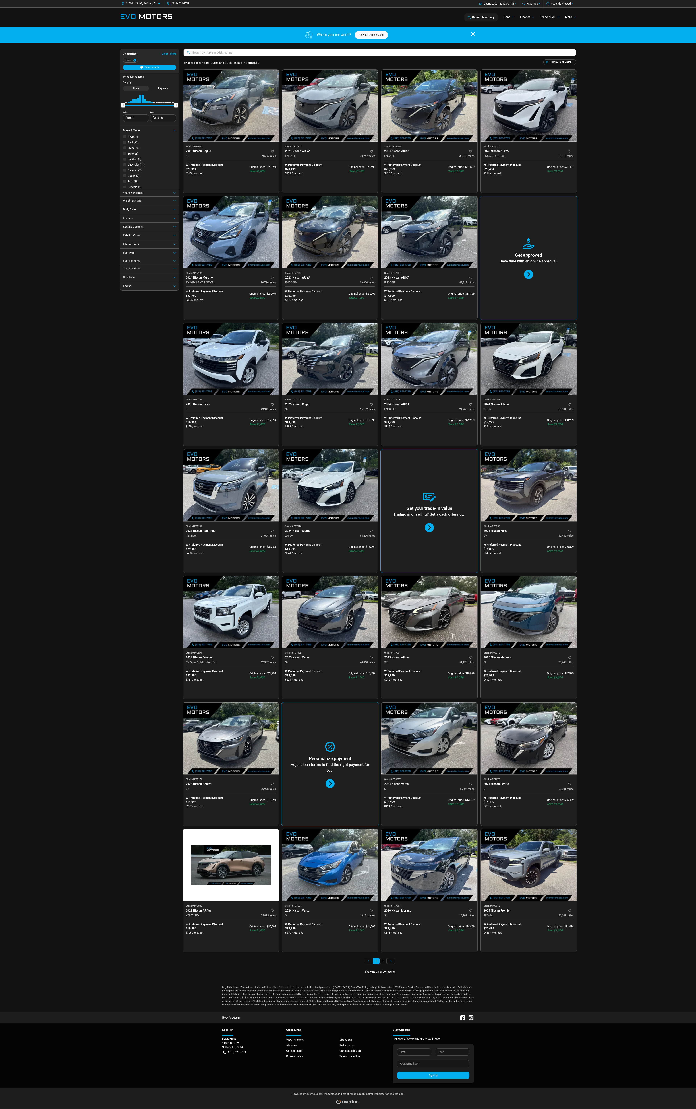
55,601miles (566, 409)
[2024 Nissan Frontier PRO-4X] (529, 865)
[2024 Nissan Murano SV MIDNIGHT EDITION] (231, 232)
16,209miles (467, 915)
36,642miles (566, 915)
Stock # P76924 (194, 146)
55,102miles (367, 409)
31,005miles (268, 535)
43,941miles (268, 409)
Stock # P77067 (293, 273)
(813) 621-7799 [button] (180, 3)
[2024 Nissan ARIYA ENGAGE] (330, 106)
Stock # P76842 (492, 905)
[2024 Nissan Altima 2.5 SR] (529, 359)
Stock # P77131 (194, 526)
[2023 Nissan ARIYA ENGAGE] (429, 232)
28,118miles (566, 156)
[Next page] (391, 961)
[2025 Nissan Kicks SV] (529, 485)
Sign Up (433, 1075)
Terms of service (349, 1056)
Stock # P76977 (392, 779)
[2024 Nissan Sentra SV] (231, 738)
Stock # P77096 (492, 399)
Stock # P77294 (293, 905)
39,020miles (367, 282)
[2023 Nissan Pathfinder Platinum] (231, 485)
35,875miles (268, 915)
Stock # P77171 (194, 779)
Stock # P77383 (194, 905)
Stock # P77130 (492, 146)
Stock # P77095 (293, 399)
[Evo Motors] (146, 17)
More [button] (568, 17)
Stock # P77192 (293, 652)
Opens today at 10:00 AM (499, 3)
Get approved (294, 1050)
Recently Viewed (561, 3)
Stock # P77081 (392, 652)
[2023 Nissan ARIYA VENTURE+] (231, 865)
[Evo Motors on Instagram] (469, 1017)
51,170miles (467, 662)
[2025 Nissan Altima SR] (429, 612)
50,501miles (566, 789)
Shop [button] (507, 17)
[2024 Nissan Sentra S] (529, 738)
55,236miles (367, 535)
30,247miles (367, 156)
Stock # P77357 (392, 905)
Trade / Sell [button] (547, 17)
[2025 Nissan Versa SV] (330, 612)
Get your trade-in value (371, 34)
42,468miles (566, 535)
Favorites (532, 3)
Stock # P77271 (194, 652)
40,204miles (467, 789)
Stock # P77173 (293, 526)
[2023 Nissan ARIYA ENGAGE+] (330, 232)
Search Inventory (483, 17)
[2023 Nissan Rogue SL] (231, 106)
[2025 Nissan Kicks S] (231, 359)
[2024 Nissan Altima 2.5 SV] (330, 485)
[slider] (123, 105)
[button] (142, 3)
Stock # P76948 (492, 652)
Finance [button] (525, 17)
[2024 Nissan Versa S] (429, 738)
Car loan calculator (350, 1050)
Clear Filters (169, 53)
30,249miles (566, 662)
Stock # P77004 (392, 273)
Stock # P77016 (392, 399)
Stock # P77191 (194, 399)
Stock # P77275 (492, 779)
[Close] (472, 34)
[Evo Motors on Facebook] (461, 1017)
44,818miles (367, 662)
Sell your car (347, 1045)
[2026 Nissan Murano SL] (429, 865)
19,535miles (268, 156)
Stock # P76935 (392, 146)
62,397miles (268, 662)
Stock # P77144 (194, 273)
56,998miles (268, 789)
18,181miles (367, 915)
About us (291, 1045)
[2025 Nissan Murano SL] (529, 612)
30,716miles (268, 282)
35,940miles (467, 156)
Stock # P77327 (293, 146)
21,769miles (467, 409)
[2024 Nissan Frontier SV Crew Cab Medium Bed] (231, 612)
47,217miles (467, 282)
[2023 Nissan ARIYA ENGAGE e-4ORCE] (529, 106)
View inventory (295, 1039)
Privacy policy (294, 1056)
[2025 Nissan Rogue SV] (330, 359)
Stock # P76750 (492, 526)
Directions (345, 1039)
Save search (152, 67)
